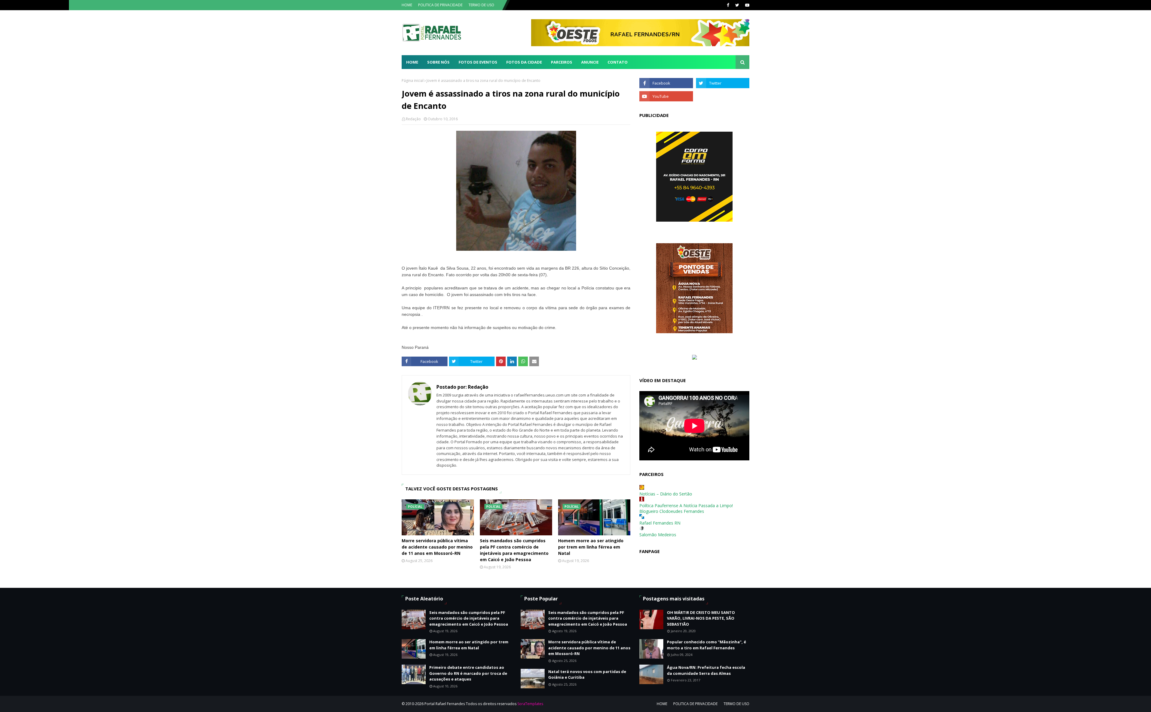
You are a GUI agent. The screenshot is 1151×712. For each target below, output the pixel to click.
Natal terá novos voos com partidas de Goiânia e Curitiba (587, 674)
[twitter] (737, 5)
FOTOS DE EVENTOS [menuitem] (478, 62)
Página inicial (413, 80)
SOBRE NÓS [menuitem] (438, 62)
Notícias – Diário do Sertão (665, 494)
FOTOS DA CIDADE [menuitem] (524, 62)
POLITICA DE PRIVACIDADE (440, 4)
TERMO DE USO (481, 4)
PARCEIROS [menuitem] (561, 62)
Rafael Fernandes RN (659, 523)
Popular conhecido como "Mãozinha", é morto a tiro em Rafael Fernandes (706, 645)
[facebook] (728, 5)
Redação (413, 118)
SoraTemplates (530, 703)
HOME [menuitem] (412, 62)
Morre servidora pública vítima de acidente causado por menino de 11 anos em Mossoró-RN (437, 547)
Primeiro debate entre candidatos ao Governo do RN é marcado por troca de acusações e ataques (468, 673)
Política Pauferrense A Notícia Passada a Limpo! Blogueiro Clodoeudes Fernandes (686, 508)
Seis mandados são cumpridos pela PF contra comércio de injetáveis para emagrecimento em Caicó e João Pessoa (514, 550)
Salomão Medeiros (657, 534)
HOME (407, 4)
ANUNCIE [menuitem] (590, 62)
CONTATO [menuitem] (618, 62)
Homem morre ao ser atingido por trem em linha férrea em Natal (590, 547)
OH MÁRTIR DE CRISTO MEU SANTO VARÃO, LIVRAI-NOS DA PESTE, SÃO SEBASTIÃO (701, 618)
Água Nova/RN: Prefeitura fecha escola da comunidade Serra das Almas (706, 670)
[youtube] (746, 5)
